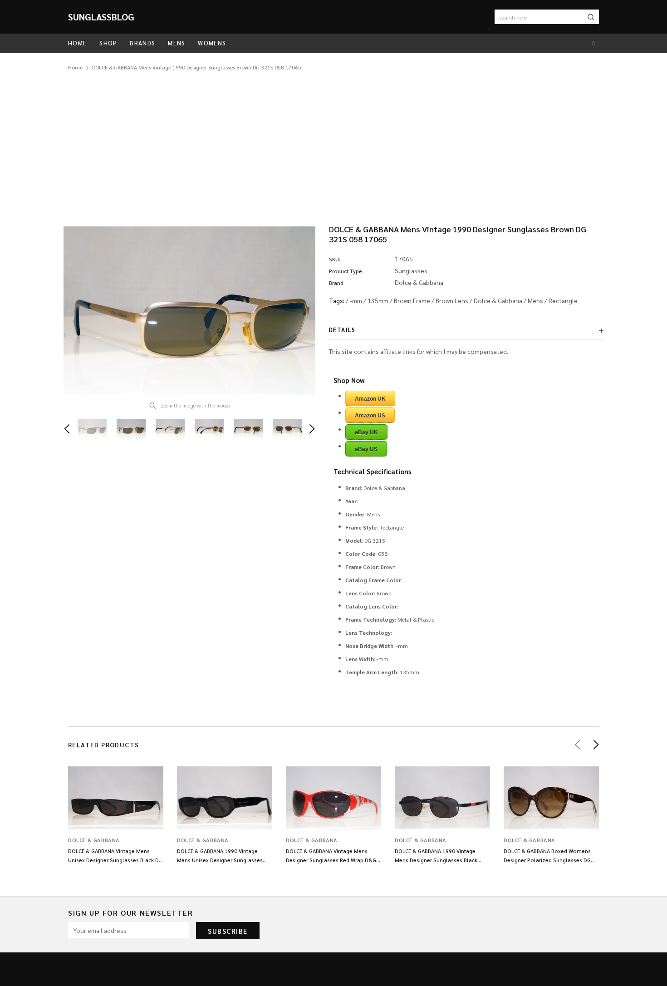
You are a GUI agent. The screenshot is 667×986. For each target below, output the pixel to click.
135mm (378, 300)
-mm (356, 300)
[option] (189, 310)
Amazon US (370, 415)
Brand (336, 282)
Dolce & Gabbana (498, 300)
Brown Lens (452, 300)
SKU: (334, 259)
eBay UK (366, 432)
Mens (535, 300)
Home (75, 67)
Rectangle (563, 300)
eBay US (366, 449)
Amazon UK (370, 399)
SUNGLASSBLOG (101, 17)
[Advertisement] (333, 140)
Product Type (345, 271)
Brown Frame (412, 300)
